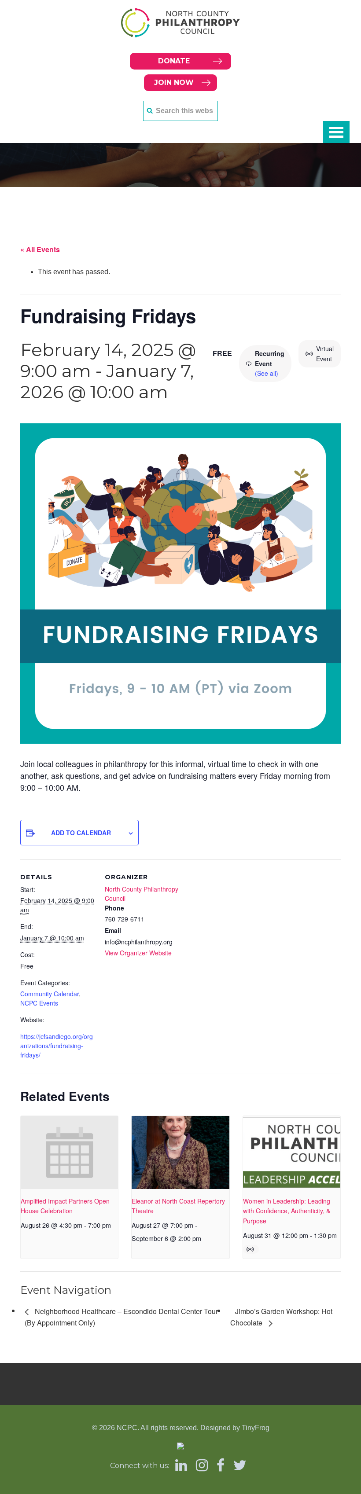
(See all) (266, 373)
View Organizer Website (138, 952)
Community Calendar (49, 993)
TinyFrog (255, 1428)
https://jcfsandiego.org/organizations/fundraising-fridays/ (56, 1045)
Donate (174, 61)
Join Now (174, 82)
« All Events (40, 249)
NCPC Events (39, 1002)
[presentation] (69, 1152)
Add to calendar (81, 832)
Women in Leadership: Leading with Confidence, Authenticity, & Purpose (286, 1211)
